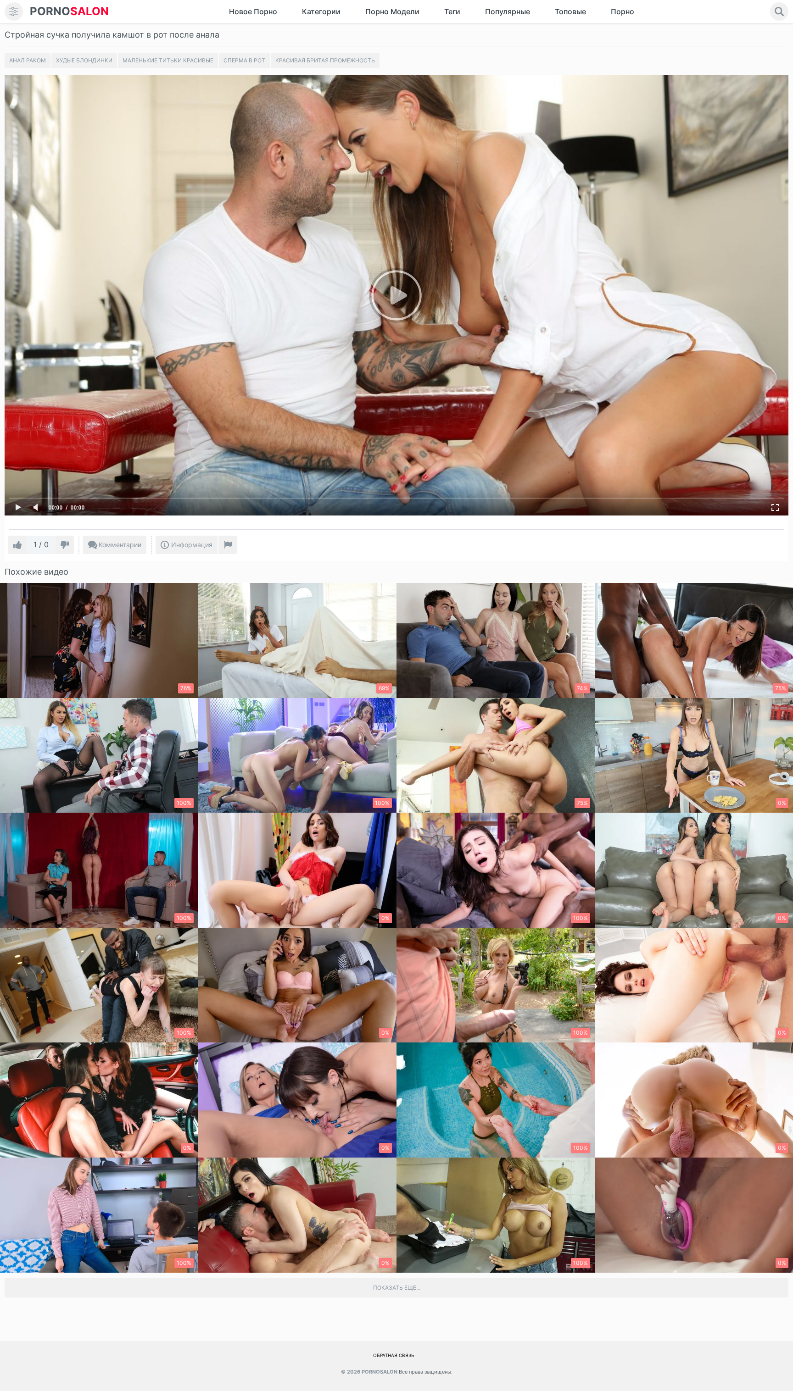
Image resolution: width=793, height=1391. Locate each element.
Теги (452, 11)
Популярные (507, 11)
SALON (69, 11)
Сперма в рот (244, 60)
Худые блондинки (84, 60)
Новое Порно (253, 11)
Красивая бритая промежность (325, 60)
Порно (622, 11)
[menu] (14, 11)
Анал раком (27, 60)
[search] (779, 11)
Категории (321, 11)
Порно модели (392, 11)
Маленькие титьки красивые (168, 60)
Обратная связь (393, 1355)
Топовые (570, 11)
